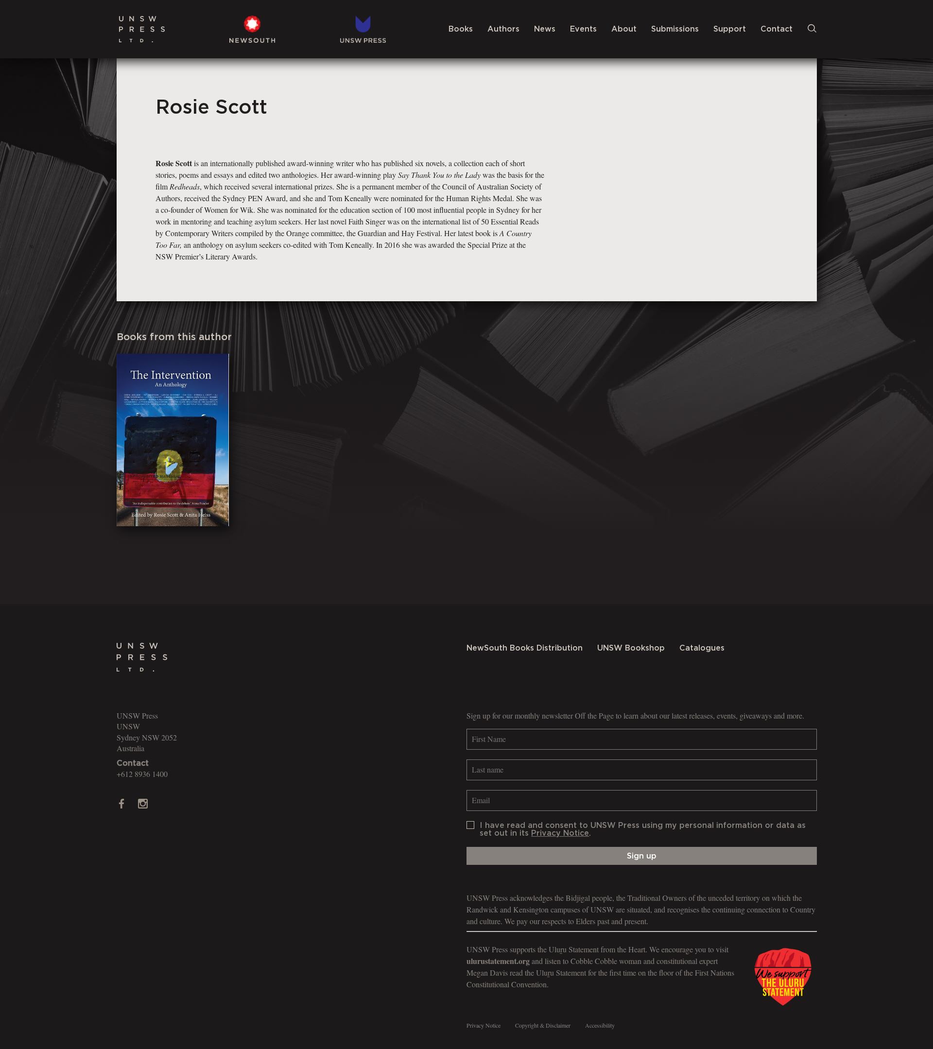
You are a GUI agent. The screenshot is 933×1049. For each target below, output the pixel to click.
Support (729, 29)
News (544, 29)
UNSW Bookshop (631, 648)
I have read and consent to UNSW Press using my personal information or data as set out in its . (643, 829)
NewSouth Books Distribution (524, 648)
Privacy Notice (560, 833)
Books (461, 29)
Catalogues (702, 648)
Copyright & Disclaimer (542, 1025)
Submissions (675, 29)
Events (583, 29)
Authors (503, 29)
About (624, 29)
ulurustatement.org (498, 960)
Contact (776, 29)
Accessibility (600, 1025)
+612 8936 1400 (142, 774)
